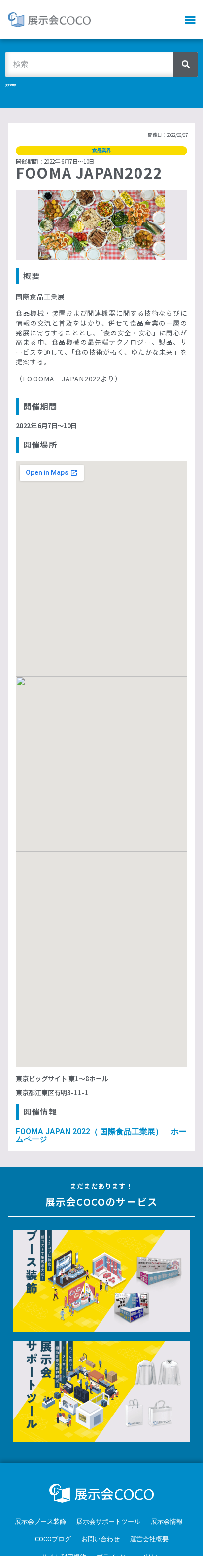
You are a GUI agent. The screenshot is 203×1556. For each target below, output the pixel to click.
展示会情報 (167, 1521)
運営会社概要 (149, 1539)
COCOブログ (53, 1539)
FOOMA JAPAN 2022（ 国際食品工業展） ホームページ (101, 1135)
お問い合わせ (100, 1539)
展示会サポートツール (108, 1521)
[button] (190, 19)
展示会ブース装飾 (40, 1521)
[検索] (185, 64)
